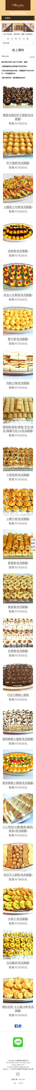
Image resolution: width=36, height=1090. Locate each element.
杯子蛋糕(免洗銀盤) (18, 163)
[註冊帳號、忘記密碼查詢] (33, 547)
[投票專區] (33, 550)
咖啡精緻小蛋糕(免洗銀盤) (18, 739)
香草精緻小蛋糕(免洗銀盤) (18, 783)
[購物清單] (12, 39)
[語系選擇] (28, 39)
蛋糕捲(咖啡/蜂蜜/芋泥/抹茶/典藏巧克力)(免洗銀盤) (18, 429)
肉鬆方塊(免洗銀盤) (18, 383)
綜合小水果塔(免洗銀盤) (18, 295)
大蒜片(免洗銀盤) (18, 919)
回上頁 (32, 57)
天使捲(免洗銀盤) (18, 651)
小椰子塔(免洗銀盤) (18, 519)
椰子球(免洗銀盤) (18, 339)
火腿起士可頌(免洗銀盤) (18, 207)
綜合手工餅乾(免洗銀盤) (18, 875)
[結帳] (16, 39)
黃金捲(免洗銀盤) (18, 607)
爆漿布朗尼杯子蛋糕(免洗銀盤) (18, 117)
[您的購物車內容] (33, 543)
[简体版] (20, 39)
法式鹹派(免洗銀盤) (18, 963)
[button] (4, 27)
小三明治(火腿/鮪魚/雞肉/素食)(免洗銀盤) (18, 829)
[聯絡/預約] (24, 39)
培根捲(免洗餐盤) (18, 251)
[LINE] (18, 1042)
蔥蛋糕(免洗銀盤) (18, 563)
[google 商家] (19, 1026)
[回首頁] (33, 539)
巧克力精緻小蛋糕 (18, 695)
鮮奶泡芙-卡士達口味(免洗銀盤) (18, 1008)
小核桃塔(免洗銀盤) (18, 475)
